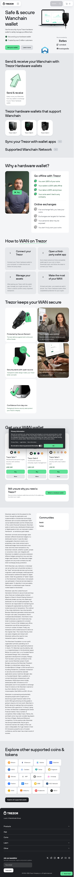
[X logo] (47, 858)
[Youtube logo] (66, 858)
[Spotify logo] (69, 858)
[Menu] (18, 3)
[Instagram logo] (55, 858)
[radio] (11, 452)
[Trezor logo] (8, 3)
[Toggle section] (60, 141)
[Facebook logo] (58, 858)
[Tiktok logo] (62, 858)
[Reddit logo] (51, 858)
